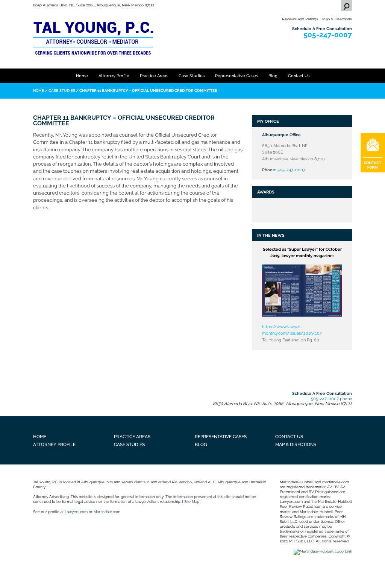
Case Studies (192, 75)
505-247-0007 (327, 34)
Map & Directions (337, 19)
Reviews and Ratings (300, 19)
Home (82, 75)
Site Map (191, 501)
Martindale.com (107, 512)
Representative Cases (236, 75)
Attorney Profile (114, 75)
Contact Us (298, 75)
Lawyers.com (76, 512)
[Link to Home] (93, 37)
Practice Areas (154, 75)
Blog (272, 75)
